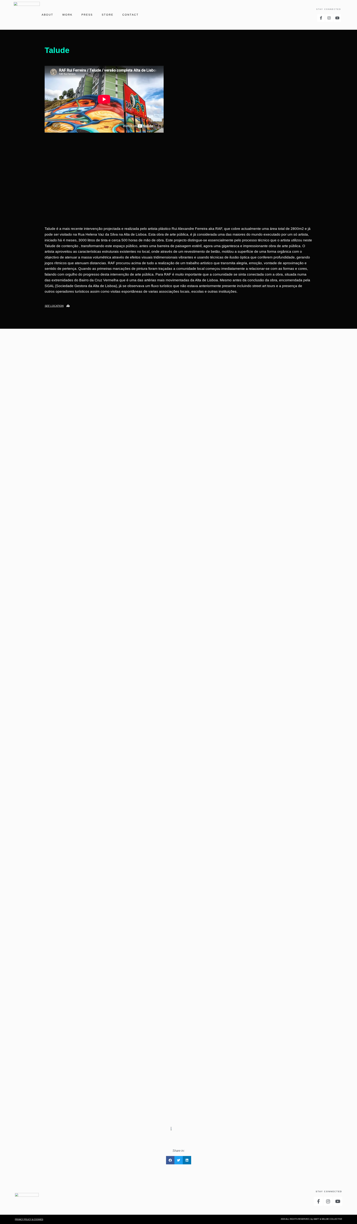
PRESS (87, 14)
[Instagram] (329, 18)
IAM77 (316, 1219)
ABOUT (47, 14)
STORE (107, 14)
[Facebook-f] (321, 18)
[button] (170, 1160)
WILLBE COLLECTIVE (332, 1219)
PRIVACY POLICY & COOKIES (29, 1219)
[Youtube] (337, 18)
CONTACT (130, 14)
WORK (67, 14)
